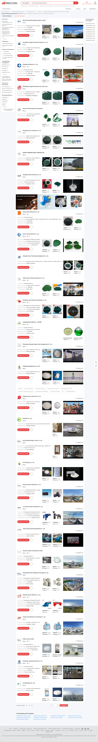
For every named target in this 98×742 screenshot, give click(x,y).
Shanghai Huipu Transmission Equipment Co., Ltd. (35, 256)
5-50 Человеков (6, 86)
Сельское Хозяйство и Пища (7, 25)
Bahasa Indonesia (49, 731)
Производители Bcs (90, 23)
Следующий (63, 705)
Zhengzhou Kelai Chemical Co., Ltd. (32, 174)
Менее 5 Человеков (7, 88)
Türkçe (85, 730)
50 (31, 705)
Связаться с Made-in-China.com (54, 728)
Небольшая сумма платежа (7, 58)
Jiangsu (4, 99)
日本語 (28, 730)
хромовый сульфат (55, 391)
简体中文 (19, 730)
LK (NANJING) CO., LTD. (29, 683)
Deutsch (42, 730)
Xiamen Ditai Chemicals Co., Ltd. (31, 212)
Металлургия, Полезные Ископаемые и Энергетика (7, 28)
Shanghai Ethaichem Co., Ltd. (30, 64)
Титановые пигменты (40, 388)
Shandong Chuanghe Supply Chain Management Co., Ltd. (37, 344)
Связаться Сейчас (24, 35)
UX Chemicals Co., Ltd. (28, 462)
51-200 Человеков (7, 90)
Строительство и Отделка (8, 36)
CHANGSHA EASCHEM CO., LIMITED (32, 322)
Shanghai (5, 101)
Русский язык (58, 730)
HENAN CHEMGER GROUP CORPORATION (33, 152)
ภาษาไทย (81, 730)
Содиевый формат (70, 391)
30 (29, 705)
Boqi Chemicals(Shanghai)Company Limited (34, 20)
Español (37, 730)
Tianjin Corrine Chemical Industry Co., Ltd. (33, 278)
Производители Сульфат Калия (40, 715)
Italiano (52, 730)
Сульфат (20, 388)
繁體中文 (24, 730)
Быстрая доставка (8, 55)
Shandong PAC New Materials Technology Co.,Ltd (35, 573)
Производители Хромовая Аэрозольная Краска (59, 715)
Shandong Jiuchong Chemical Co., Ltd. (33, 661)
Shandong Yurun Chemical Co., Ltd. (32, 130)
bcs (63, 391)
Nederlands (72, 730)
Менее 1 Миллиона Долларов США (6, 79)
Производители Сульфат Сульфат (24, 715)
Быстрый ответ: (20, 29)
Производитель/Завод (7, 46)
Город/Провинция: (21, 31)
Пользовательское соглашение (25, 728)
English (14, 730)
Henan (4, 103)
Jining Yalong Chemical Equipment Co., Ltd (34, 528)
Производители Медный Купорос (40, 717)
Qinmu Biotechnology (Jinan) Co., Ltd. (32, 440)
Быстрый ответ (7, 53)
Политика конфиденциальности (40, 728)
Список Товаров (7, 16)
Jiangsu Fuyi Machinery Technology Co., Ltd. (34, 617)
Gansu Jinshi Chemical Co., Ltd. (31, 234)
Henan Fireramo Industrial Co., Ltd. (32, 484)
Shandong (5, 97)
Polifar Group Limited (28, 639)
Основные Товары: (21, 25)
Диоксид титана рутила (53, 388)
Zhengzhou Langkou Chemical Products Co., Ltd (35, 42)
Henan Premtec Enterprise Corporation (33, 108)
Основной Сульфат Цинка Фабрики (75, 717)
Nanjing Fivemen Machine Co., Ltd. (32, 595)
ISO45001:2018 (6, 72)
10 (26, 705)
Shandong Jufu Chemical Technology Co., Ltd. (34, 300)
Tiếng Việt (90, 730)
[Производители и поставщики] (9, 2)
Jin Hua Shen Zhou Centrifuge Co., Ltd (32, 506)
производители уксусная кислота (46, 5)
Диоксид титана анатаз (66, 388)
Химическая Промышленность (7, 22)
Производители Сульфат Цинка (74, 715)
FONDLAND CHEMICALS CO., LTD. (31, 366)
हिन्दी (77, 730)
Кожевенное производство (42, 391)
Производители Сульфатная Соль (24, 717)
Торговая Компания (7, 43)
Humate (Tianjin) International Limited (33, 550)
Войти (95, 3)
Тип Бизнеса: (20, 69)
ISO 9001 (5, 68)
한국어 (63, 730)
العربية (67, 730)
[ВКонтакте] (82, 728)
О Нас (10, 728)
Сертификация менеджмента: (24, 245)
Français (33, 730)
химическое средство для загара (25, 391)
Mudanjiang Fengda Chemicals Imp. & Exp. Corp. (35, 86)
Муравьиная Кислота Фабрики (40, 719)
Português (47, 730)
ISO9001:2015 (6, 65)
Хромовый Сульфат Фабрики (57, 717)
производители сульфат (34, 5)
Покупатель (68, 8)
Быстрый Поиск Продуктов (67, 728)
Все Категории (6, 8)
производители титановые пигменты (62, 5)
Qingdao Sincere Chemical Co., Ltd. (32, 396)
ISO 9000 (5, 70)
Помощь (78, 8)
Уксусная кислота (29, 388)
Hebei (4, 104)
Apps (85, 8)
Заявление (15, 728)
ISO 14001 (5, 66)
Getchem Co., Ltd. (27, 418)
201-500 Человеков (7, 92)
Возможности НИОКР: (22, 27)
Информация (77, 728)
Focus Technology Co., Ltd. (48, 734)
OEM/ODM (6, 51)
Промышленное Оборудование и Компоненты (6, 32)
